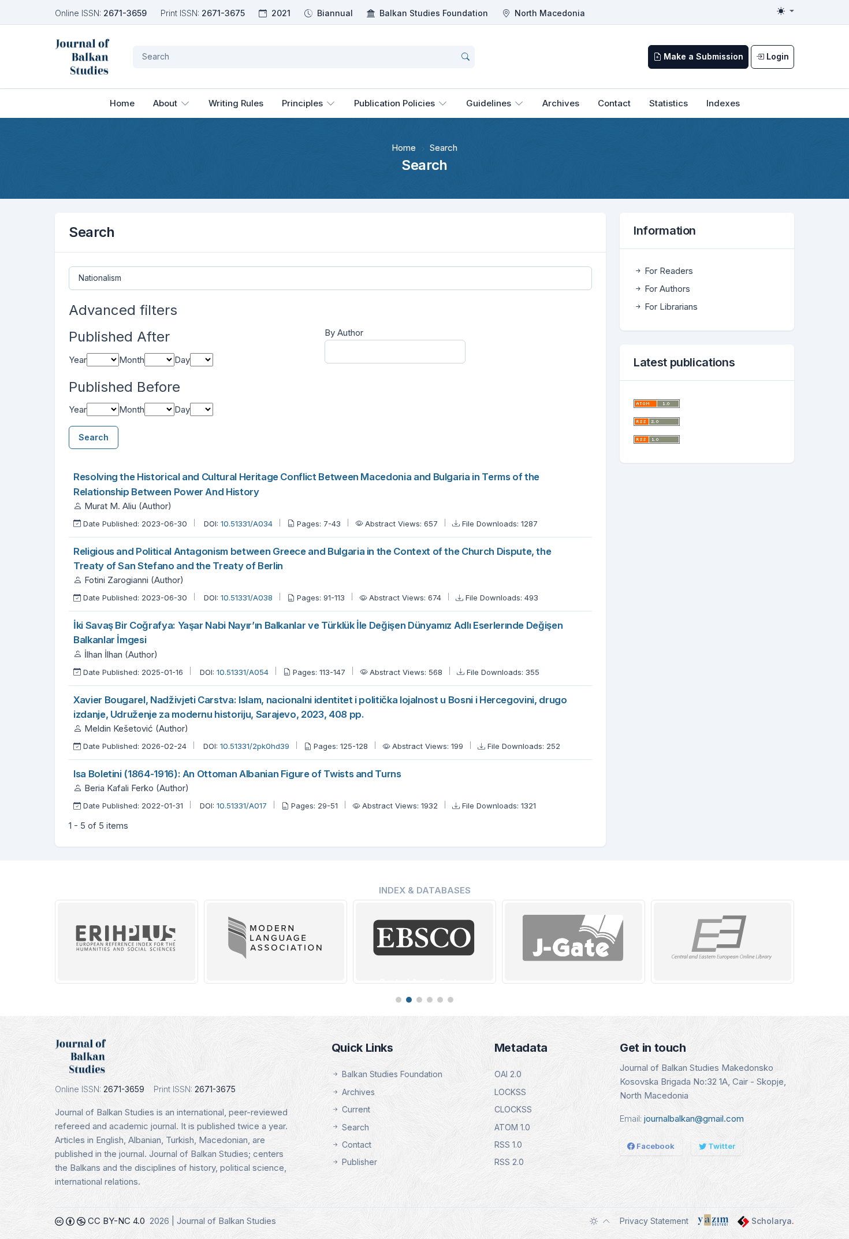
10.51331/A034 (248, 523)
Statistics (668, 103)
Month (131, 359)
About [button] (165, 103)
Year (78, 359)
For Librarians (670, 306)
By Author (344, 332)
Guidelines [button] (488, 103)
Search (94, 437)
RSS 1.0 (508, 1144)
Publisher (358, 1162)
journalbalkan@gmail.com (694, 1118)
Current (355, 1109)
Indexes (723, 103)
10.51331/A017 (243, 805)
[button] (398, 1000)
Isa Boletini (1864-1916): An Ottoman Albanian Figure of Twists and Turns (237, 774)
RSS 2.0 (509, 1162)
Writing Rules (235, 103)
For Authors (666, 288)
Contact (614, 103)
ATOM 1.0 (512, 1127)
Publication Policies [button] (394, 103)
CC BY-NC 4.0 (115, 1220)
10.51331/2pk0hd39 (256, 746)
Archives (560, 103)
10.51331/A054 (244, 672)
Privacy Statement (654, 1221)
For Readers (667, 270)
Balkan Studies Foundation (433, 13)
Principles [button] (302, 103)
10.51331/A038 (248, 597)
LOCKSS (510, 1092)
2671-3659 (125, 13)
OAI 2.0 (508, 1074)
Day (182, 359)
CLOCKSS (513, 1109)
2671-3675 (223, 13)
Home (122, 103)
